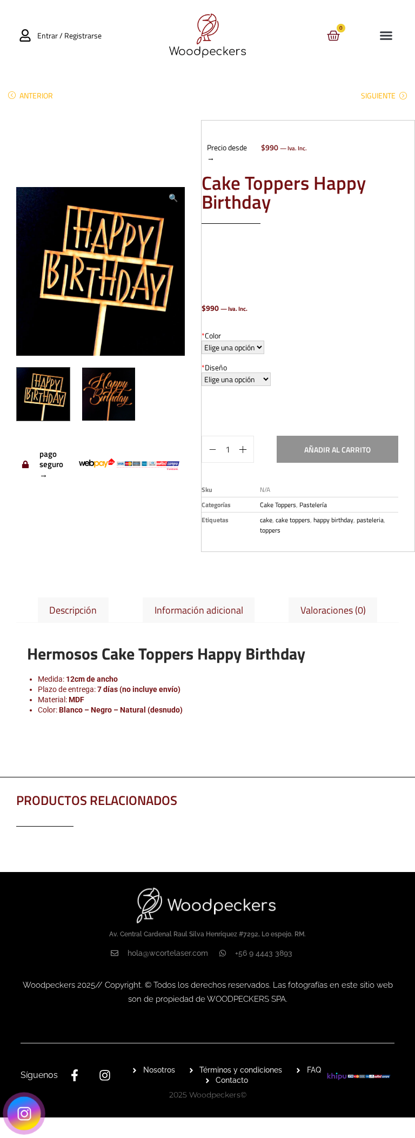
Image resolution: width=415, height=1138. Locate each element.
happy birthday (333, 520)
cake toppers (293, 520)
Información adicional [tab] (199, 610)
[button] (386, 35)
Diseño (214, 367)
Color (211, 335)
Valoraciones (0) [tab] (333, 610)
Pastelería (313, 505)
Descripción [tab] (73, 610)
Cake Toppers (278, 505)
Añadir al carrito (337, 449)
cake (266, 520)
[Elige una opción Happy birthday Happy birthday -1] (236, 379)
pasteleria (370, 520)
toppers (270, 530)
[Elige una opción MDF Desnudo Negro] (233, 347)
